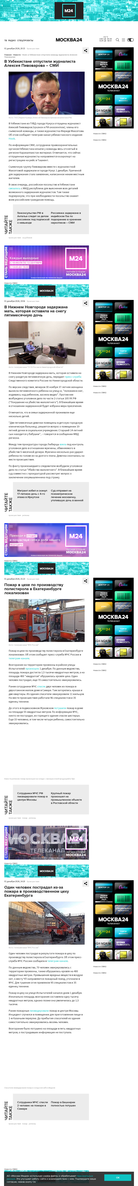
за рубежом (27, 238)
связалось (15, 188)
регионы (25, 515)
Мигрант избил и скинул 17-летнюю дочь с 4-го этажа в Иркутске (32, 494)
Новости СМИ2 (10, 283)
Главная (8, 55)
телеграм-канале (19, 658)
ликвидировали (39, 1011)
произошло (32, 669)
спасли (41, 686)
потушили (60, 708)
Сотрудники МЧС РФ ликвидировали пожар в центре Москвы (32, 796)
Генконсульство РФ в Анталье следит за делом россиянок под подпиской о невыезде (33, 217)
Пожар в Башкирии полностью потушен (63, 1104)
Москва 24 (69, 40)
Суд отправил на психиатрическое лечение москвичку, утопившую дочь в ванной (67, 495)
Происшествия (33, 48)
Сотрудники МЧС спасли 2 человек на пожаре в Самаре (32, 1105)
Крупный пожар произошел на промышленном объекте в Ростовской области (66, 798)
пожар (24, 818)
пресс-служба (73, 377)
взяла (63, 444)
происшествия (15, 238)
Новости (17, 55)
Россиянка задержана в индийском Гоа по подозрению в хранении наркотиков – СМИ (66, 217)
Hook (12, 139)
